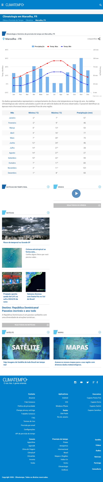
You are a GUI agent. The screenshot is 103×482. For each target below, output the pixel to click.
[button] (101, 5)
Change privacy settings (25, 410)
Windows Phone (62, 406)
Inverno (32, 459)
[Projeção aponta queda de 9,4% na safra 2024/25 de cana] (12, 282)
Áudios (98, 450)
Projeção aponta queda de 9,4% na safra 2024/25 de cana (10, 298)
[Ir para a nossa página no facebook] (97, 382)
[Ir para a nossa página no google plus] (94, 382)
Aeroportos (64, 446)
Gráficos (65, 470)
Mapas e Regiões (61, 456)
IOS (66, 402)
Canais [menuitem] (32, 439)
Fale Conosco (30, 402)
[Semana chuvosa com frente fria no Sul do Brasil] (36, 282)
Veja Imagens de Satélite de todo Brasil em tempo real (24, 363)
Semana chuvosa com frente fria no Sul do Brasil (36, 296)
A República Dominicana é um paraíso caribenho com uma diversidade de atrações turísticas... (24, 316)
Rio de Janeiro (62, 417)
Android (65, 398)
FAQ (33, 418)
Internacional (63, 449)
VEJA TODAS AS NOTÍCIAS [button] (25, 325)
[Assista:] (77, 193)
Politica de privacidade (26, 406)
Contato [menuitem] (31, 394)
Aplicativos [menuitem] (63, 394)
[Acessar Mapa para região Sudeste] (77, 348)
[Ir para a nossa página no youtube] (81, 382)
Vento (65, 463)
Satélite (98, 440)
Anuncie (32, 398)
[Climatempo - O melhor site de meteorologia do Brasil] (15, 5)
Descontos (97, 394)
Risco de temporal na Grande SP (16, 242)
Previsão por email (28, 425)
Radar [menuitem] (65, 410)
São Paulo (64, 413)
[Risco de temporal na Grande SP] (25, 229)
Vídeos (98, 445)
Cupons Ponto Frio (94, 398)
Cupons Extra (96, 402)
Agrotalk (32, 446)
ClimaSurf (31, 452)
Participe (97, 463)
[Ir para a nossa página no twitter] (88, 382)
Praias (65, 442)
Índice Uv (64, 459)
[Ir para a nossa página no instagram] (75, 382)
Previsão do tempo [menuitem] (60, 439)
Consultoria (96, 469)
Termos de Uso (29, 421)
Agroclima (31, 442)
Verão (33, 463)
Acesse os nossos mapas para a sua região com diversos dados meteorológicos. (75, 363)
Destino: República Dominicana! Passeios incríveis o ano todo (20, 309)
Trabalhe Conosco (28, 414)
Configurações (29, 429)
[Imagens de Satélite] (25, 348)
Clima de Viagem (28, 449)
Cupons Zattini (95, 406)
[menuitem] (97, 382)
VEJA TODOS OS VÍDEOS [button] (76, 205)
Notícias (97, 457)
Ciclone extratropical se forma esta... (37, 253)
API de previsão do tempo (25, 433)
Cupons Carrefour (94, 410)
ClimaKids (31, 456)
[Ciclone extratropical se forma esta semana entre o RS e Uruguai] (12, 258)
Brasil (66, 452)
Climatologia (63, 466)
